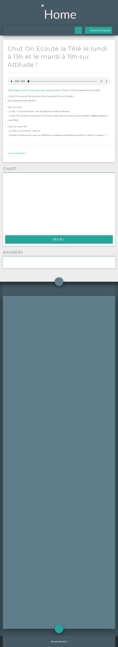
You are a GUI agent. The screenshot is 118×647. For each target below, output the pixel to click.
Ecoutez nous (100, 30)
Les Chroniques (18, 153)
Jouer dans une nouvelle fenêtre (45, 90)
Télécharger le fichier (18, 90)
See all (59, 239)
